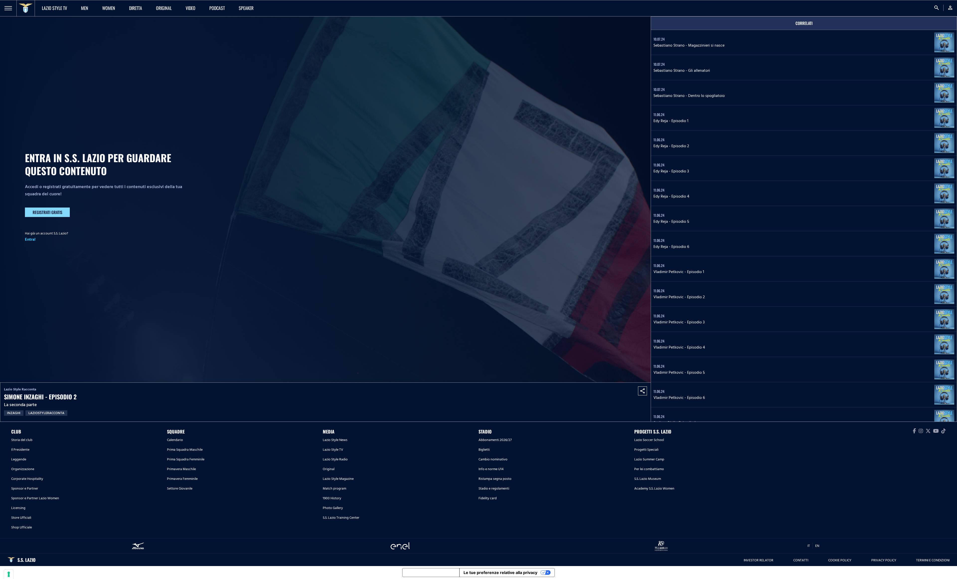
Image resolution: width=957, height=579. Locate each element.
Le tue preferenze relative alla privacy (500, 572)
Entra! (30, 239)
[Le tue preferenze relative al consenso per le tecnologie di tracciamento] (8, 574)
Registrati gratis (47, 212)
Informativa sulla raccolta (430, 572)
